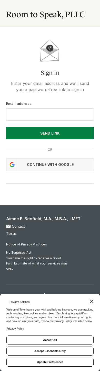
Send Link (50, 133)
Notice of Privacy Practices (26, 244)
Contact (18, 226)
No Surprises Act (18, 252)
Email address (19, 103)
